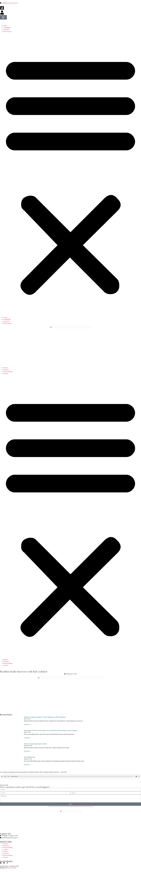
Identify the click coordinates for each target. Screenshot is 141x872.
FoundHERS (7, 27)
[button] (70, 174)
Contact (5, 373)
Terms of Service (86, 806)
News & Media (7, 372)
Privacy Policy (76, 806)
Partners (6, 370)
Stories (5, 368)
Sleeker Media (11, 868)
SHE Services (7, 31)
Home (5, 26)
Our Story (6, 29)
